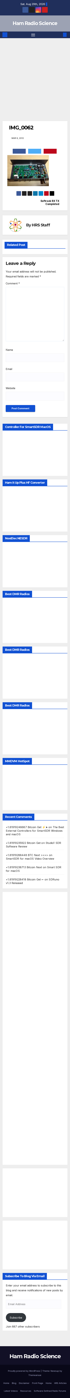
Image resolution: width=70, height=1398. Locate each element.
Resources (25, 1391)
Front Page (37, 1383)
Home (6, 1383)
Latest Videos (11, 1391)
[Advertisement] (35, 75)
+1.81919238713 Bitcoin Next (24, 867)
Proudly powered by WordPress (24, 1371)
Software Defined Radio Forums (50, 1391)
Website (10, 388)
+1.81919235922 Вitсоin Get (23, 843)
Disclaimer (24, 1383)
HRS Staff (41, 225)
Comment (13, 283)
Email (9, 369)
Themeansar (34, 1375)
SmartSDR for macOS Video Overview (30, 858)
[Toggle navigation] (33, 35)
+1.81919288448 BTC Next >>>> (27, 855)
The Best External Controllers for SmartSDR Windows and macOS (35, 831)
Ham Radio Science (35, 23)
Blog (14, 1383)
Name (9, 349)
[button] (60, 34)
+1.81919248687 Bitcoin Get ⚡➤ (27, 827)
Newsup (55, 1371)
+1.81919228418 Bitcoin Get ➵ (25, 879)
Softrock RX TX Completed (50, 202)
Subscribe (16, 1317)
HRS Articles (60, 1383)
